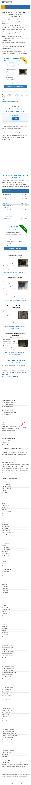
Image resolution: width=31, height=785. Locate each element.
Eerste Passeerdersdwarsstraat (9, 672)
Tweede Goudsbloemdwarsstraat (9, 735)
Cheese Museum (6, 553)
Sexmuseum (5, 524)
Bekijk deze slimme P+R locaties (9, 434)
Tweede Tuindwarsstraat (7, 752)
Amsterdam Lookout (6, 557)
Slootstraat (4, 720)
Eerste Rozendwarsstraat (7, 674)
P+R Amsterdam (12, 458)
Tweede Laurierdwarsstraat (8, 737)
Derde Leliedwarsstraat (7, 645)
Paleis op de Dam (6, 513)
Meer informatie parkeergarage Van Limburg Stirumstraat (15, 353)
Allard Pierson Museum (7, 555)
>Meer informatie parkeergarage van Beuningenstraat (14, 327)
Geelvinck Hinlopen (6, 488)
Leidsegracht (5, 596)
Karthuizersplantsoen (7, 689)
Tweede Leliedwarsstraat (7, 739)
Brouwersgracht (5, 571)
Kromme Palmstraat (6, 695)
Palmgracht (4, 611)
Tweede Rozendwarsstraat (8, 750)
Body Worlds (5, 551)
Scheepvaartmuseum (7, 501)
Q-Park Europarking (7, 216)
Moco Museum (5, 543)
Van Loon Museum (6, 534)
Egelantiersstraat (6, 575)
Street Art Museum (6, 520)
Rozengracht (5, 624)
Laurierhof (4, 584)
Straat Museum (5, 522)
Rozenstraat (4, 626)
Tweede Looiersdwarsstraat (8, 744)
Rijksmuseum (5, 499)
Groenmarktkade (6, 683)
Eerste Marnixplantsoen (7, 670)
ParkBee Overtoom (7, 194)
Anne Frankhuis (5, 482)
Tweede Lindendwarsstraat (8, 741)
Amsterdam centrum (8, 101)
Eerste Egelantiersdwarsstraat (8, 657)
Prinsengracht (5, 620)
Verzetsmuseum (6, 507)
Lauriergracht (5, 582)
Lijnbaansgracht (5, 599)
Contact (3, 565)
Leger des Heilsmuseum (7, 547)
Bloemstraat (4, 636)
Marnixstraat (5, 603)
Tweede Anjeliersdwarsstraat (8, 727)
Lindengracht (5, 588)
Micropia (4, 545)
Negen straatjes (5, 442)
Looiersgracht (5, 592)
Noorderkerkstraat (6, 712)
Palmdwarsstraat (6, 714)
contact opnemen (13, 473)
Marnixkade (4, 601)
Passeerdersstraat (6, 617)
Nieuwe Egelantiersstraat (7, 699)
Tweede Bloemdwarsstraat (8, 729)
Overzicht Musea (6, 480)
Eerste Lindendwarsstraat (8, 666)
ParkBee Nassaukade (8, 209)
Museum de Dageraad (7, 536)
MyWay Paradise (6, 200)
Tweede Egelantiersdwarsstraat (9, 733)
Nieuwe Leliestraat (6, 704)
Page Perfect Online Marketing (18, 783)
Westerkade (5, 628)
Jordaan (4, 21)
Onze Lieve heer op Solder (8, 532)
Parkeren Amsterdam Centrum (9, 412)
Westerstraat (5, 630)
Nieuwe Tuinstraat (6, 708)
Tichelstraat (4, 722)
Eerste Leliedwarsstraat (7, 664)
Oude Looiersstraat (6, 609)
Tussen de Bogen (7, 203)
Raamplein (4, 716)
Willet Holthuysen (6, 515)
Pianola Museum (6, 530)
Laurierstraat (5, 586)
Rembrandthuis (5, 526)
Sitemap (4, 563)
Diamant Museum (6, 549)
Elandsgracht (5, 577)
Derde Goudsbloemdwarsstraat (9, 643)
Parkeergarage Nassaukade (8, 404)
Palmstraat (4, 613)
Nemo (3, 496)
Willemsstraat (5, 756)
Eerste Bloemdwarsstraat (7, 653)
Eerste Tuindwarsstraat (7, 676)
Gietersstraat (5, 678)
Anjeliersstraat (5, 632)
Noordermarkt (5, 444)
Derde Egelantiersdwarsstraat (8, 641)
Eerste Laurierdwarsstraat (8, 662)
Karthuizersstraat (6, 691)
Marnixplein (4, 605)
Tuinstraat (4, 725)
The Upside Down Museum (8, 518)
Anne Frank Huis (6, 440)
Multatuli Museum (6, 541)
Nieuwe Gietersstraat (7, 701)
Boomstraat (4, 638)
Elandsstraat (5, 580)
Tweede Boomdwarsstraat (8, 731)
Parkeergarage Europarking (8, 406)
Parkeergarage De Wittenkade (9, 402)
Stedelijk (4, 503)
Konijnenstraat (5, 693)
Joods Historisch (5, 492)
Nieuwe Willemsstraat (7, 710)
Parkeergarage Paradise (15, 277)
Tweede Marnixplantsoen (7, 746)
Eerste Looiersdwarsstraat (8, 668)
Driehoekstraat (5, 649)
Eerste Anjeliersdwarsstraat (8, 651)
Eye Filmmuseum (6, 484)
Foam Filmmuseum (6, 486)
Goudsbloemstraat (6, 680)
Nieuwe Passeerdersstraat (8, 706)
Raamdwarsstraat (6, 622)
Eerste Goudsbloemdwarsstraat (9, 659)
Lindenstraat (5, 590)
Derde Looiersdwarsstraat (7, 647)
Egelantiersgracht (6, 573)
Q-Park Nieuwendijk (7, 218)
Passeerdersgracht (6, 615)
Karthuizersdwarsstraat (7, 687)
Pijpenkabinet (5, 528)
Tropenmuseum (5, 505)
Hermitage (4, 494)
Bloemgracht (5, 634)
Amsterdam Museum (7, 509)
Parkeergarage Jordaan (15, 255)
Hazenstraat (5, 685)
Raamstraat (4, 718)
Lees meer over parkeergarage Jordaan (15, 272)
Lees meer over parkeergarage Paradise (15, 300)
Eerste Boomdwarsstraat (7, 655)
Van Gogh (4, 490)
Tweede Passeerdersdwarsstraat (9, 748)
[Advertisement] (15, 157)
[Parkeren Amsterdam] (10, 2)
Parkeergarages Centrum (7, 414)
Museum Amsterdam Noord (8, 539)
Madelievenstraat (6, 697)
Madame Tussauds (6, 511)
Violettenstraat (5, 754)
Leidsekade (4, 594)
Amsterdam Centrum (12, 21)
